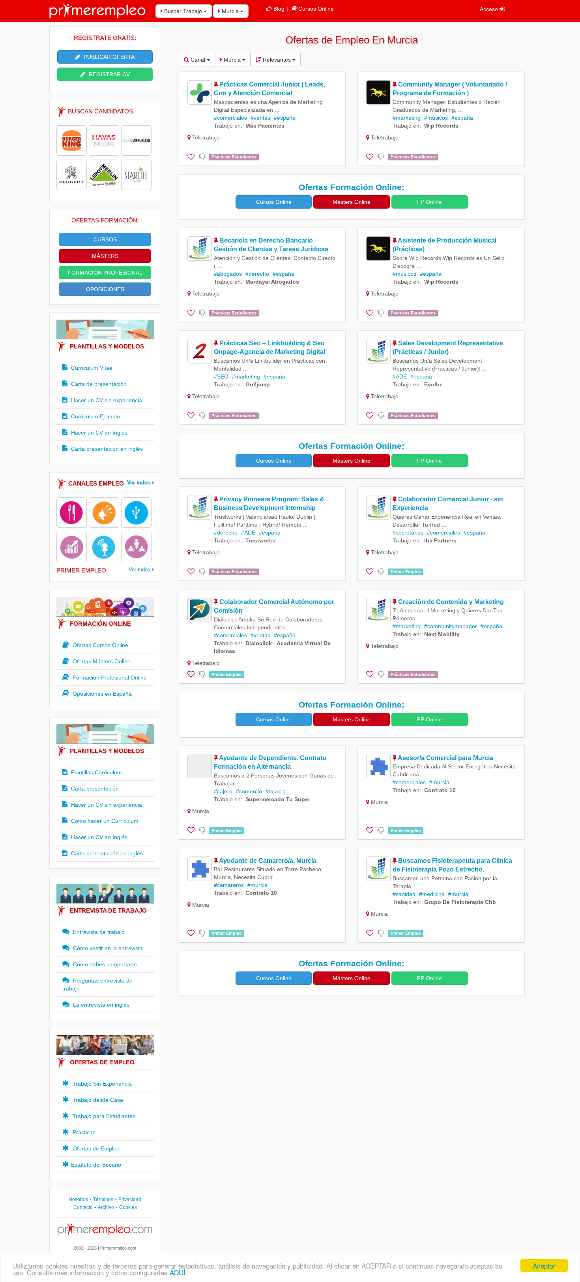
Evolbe (433, 384)
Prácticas (83, 1132)
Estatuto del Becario (96, 1165)
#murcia (276, 791)
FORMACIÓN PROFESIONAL (105, 272)
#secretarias (408, 532)
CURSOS (105, 239)
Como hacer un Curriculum (103, 821)
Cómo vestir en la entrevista (107, 948)
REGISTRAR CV (108, 74)
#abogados (228, 274)
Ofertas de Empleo (95, 1148)
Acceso (490, 9)
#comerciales (230, 118)
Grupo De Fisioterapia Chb (460, 902)
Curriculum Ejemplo (94, 416)
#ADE (400, 376)
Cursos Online (316, 9)
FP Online (429, 202)
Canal (198, 59)
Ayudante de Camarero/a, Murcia (267, 860)
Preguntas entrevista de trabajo (97, 984)
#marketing (407, 118)
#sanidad (404, 894)
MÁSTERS (105, 256)
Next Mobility (442, 634)
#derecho (257, 274)
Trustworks (260, 540)
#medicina (432, 894)
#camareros (229, 885)
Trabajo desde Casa (97, 1100)
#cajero (223, 791)
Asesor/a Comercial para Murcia (445, 758)
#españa (285, 118)
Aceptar (544, 1266)
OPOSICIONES (105, 289)
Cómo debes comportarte (104, 964)
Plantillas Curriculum (95, 772)
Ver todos (139, 483)
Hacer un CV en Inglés (98, 432)
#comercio (249, 791)
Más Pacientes (264, 125)
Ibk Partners (440, 540)
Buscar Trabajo (183, 11)
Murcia (230, 11)
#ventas (260, 118)
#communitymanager (450, 626)
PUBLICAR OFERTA (108, 57)
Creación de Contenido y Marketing (451, 602)
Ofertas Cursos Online (99, 645)
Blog (278, 9)
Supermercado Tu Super (277, 799)
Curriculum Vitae (90, 368)
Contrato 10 (440, 790)
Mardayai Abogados (272, 282)
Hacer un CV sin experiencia (105, 400)
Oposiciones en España (101, 694)
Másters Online (351, 202)
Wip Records (441, 125)
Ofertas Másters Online (101, 661)
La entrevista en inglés (100, 1005)
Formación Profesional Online (109, 677)
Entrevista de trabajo (98, 932)
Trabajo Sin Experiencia (101, 1084)
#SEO (221, 376)
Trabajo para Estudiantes (103, 1116)
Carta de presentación (98, 384)
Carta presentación (94, 788)
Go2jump (257, 384)
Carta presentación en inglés (106, 449)
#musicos (436, 118)
